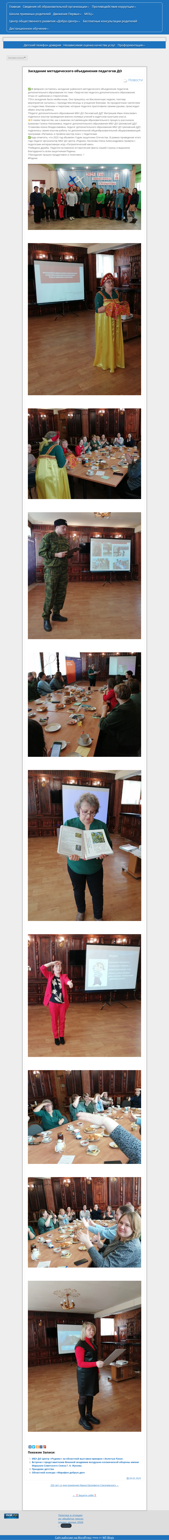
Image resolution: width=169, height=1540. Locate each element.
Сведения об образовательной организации (55, 7)
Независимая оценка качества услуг (89, 45)
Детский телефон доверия (42, 45)
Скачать (66, 1526)
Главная (14, 7)
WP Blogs (108, 1537)
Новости (135, 79)
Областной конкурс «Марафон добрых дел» (58, 1472)
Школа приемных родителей (30, 14)
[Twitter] (33, 1446)
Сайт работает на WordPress (73, 1537)
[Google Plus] (44, 1446)
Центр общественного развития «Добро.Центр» (43, 21)
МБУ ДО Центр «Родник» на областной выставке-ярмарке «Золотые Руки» (77, 1458)
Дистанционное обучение (28, 28)
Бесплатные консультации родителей (110, 21)
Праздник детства (43, 1469)
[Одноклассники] (37, 1446)
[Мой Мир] (40, 1446)
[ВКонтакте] (30, 1446)
